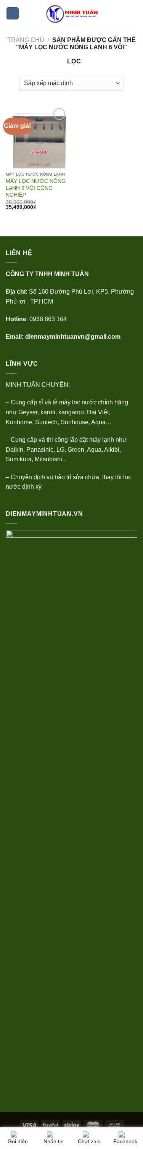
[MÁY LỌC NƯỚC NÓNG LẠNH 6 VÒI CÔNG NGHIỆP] (37, 137)
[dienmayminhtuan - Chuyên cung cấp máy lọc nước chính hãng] (74, 13)
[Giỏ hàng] (133, 13)
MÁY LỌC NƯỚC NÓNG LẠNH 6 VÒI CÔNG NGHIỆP (36, 187)
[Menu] (12, 13)
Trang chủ (25, 40)
